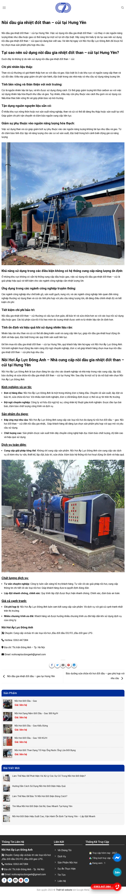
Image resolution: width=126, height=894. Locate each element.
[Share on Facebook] (51, 665)
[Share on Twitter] (57, 665)
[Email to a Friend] (63, 665)
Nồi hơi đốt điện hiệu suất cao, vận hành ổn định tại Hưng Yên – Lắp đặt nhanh (53, 816)
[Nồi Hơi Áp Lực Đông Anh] (63, 8)
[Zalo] (117, 872)
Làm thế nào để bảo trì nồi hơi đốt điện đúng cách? (39, 796)
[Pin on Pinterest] (68, 665)
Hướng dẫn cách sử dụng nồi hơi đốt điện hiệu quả (38, 786)
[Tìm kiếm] (122, 8)
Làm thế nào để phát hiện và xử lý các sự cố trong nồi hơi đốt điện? (49, 776)
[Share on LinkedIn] (74, 665)
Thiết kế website (64, 890)
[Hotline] (117, 886)
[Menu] (4, 7)
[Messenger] (117, 857)
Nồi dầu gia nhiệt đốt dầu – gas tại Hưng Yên (30, 676)
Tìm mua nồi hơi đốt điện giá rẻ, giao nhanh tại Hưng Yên (42, 806)
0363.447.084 (20, 640)
